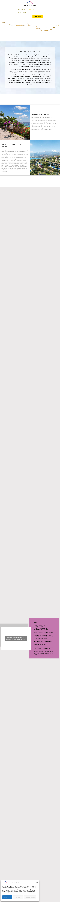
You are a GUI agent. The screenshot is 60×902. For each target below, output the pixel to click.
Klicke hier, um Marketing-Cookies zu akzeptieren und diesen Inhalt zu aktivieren (16, 638)
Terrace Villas (36, 11)
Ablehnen (18, 897)
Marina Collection (23, 11)
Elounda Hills (22, 9)
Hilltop (31, 9)
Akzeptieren (7, 897)
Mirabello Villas (23, 12)
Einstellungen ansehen (30, 897)
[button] (37, 883)
